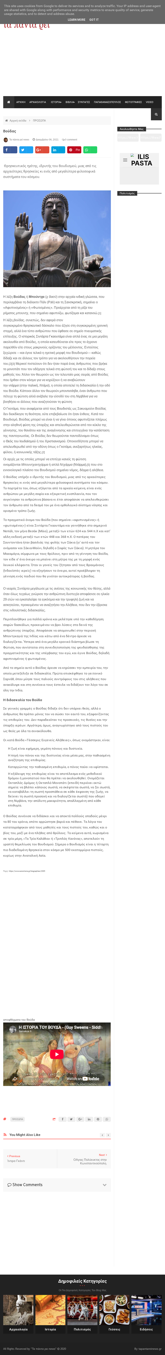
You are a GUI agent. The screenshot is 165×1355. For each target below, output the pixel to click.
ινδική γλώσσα (86, 296)
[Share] (10, 149)
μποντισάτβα (69, 391)
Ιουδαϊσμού (28, 441)
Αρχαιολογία (18, 1329)
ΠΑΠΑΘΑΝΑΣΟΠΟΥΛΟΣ (107, 102)
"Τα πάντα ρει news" (44, 1348)
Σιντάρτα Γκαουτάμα (50, 336)
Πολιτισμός (82, 1329)
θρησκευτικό (32, 325)
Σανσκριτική (72, 302)
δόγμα (84, 470)
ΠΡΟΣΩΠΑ (39, 120)
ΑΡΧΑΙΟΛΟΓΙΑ (37, 102)
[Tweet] (26, 149)
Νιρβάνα (82, 396)
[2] (10, 363)
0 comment (70, 139)
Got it (94, 19)
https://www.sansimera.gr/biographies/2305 (27, 871)
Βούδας (9, 131)
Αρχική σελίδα (18, 120)
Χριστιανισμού (55, 441)
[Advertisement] (82, 66)
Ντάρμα (79, 464)
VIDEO (149, 102)
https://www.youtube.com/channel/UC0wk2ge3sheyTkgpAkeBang (127, 139)
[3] (13, 363)
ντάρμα (14, 385)
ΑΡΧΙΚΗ (20, 102)
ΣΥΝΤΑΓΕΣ (84, 102)
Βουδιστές (64, 408)
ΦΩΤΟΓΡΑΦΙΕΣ (133, 102)
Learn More (76, 19)
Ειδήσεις (146, 1329)
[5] (88, 464)
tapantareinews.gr (150, 1348)
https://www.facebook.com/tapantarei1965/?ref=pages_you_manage (150, 139)
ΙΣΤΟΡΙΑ (56, 102)
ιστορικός (28, 336)
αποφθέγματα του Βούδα (19, 1019)
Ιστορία (50, 1329)
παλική (33, 385)
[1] (99, 313)
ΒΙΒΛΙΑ (70, 102)
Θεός (9, 441)
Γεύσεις (114, 1329)
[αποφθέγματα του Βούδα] (57, 953)
